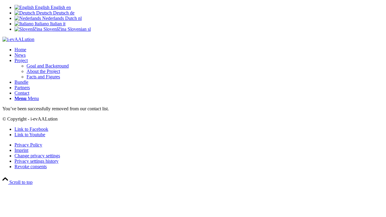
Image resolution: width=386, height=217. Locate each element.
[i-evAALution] (18, 39)
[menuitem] (199, 49)
